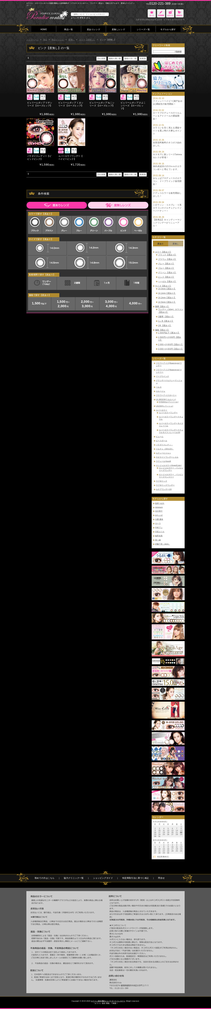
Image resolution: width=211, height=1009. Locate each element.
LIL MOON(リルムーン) (166, 399)
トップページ (32, 40)
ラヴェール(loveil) (163, 461)
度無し (71, 40)
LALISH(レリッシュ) (164, 406)
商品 (45, 40)
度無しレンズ (118, 29)
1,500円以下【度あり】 (169, 333)
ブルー (80, 225)
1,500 (39, 303)
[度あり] (56, 205)
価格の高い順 (115, 58)
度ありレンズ (93, 29)
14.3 (126, 247)
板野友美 (159, 536)
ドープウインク (162, 376)
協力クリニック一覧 (74, 878)
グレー (65, 225)
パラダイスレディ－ (164, 445)
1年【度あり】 (165, 325)
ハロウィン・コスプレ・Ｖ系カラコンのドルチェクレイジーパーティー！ (167, 208)
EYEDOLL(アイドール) (168, 402)
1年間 (131, 283)
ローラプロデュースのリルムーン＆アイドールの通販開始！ (167, 116)
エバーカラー (161, 410)
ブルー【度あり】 (166, 268)
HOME (43, 29)
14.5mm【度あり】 (167, 302)
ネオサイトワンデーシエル (167, 457)
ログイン (170, 13)
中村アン (159, 527)
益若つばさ (160, 503)
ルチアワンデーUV (164, 489)
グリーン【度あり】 (167, 272)
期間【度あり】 (162, 306)
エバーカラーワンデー (168, 413)
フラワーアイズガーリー (166, 395)
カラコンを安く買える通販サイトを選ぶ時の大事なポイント (167, 130)
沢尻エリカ (160, 532)
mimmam (159, 507)
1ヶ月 (101, 283)
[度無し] (117, 205)
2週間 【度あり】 (166, 316)
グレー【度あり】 (166, 264)
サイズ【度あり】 (163, 286)
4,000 (135, 303)
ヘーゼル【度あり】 (167, 281)
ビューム (159, 436)
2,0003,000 (88, 304)
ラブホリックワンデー (165, 485)
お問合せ (179, 13)
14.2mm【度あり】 (167, 297)
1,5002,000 (64, 304)
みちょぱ (159, 515)
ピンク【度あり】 (166, 277)
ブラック (35, 225)
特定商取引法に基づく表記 (135, 878)
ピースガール (161, 441)
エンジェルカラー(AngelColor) (169, 465)
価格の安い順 (130, 58)
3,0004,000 (112, 304)
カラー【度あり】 (163, 252)
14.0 (47, 247)
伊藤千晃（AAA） (162, 544)
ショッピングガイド (96, 14)
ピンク (124, 225)
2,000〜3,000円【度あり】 (170, 344)
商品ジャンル (58, 40)
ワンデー (42, 283)
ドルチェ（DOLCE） (165, 449)
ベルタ (159, 387)
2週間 (71, 283)
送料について (79, 14)
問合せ (161, 878)
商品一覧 (68, 29)
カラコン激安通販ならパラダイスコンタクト (108, 1001)
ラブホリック (161, 481)
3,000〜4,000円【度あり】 (170, 349)
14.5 (47, 262)
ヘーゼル (139, 225)
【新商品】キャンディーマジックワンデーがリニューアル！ (167, 222)
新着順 (143, 58)
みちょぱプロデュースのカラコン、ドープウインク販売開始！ (167, 181)
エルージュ (160, 391)
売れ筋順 (101, 58)
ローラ (158, 523)
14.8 (86, 262)
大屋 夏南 (159, 519)
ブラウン (50, 225)
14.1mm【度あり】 (167, 293)
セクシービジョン (163, 453)
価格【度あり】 (162, 330)
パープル (109, 225)
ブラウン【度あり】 (167, 259)
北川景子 (159, 511)
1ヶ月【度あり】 (166, 321)
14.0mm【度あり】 (167, 289)
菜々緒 (158, 540)
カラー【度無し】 (87, 40)
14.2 (86, 247)
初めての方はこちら (44, 878)
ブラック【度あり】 (167, 255)
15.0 (126, 262)
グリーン (94, 225)
